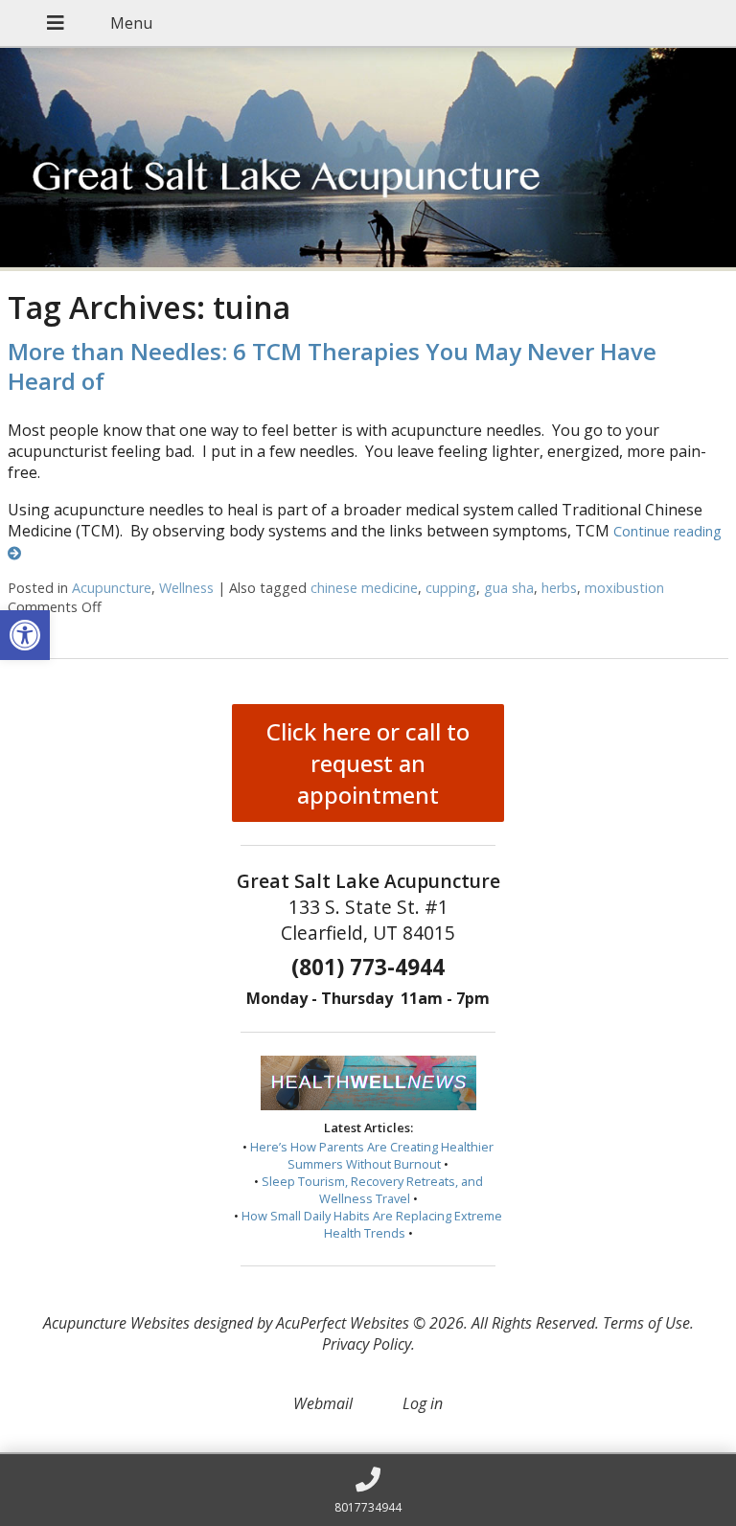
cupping (451, 588)
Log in (422, 1403)
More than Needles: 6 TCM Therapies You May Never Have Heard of (332, 366)
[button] (25, 635)
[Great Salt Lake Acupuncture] (368, 159)
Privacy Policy (366, 1344)
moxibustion (624, 588)
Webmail (323, 1403)
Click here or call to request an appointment (368, 763)
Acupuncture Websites (116, 1322)
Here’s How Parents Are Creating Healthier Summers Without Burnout (372, 1155)
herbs (559, 588)
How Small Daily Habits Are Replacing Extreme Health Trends (372, 1224)
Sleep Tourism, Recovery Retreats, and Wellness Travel (372, 1190)
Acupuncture (111, 588)
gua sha (509, 588)
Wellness (186, 588)
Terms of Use (646, 1322)
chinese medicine (364, 588)
